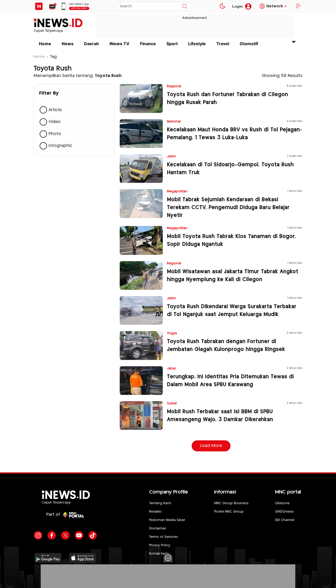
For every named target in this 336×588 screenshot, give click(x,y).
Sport (172, 43)
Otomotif (249, 43)
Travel (222, 43)
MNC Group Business (231, 503)
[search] (184, 6)
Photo (55, 134)
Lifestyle (197, 43)
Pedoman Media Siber (167, 520)
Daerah (91, 43)
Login (237, 6)
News (68, 43)
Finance (148, 43)
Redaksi (155, 511)
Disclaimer (157, 528)
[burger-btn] (298, 6)
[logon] (39, 6)
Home (45, 43)
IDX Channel (284, 520)
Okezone (282, 503)
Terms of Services (163, 536)
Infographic (60, 146)
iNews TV (119, 43)
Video (55, 122)
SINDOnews (284, 511)
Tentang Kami (160, 503)
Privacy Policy (159, 545)
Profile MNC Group (229, 511)
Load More (211, 446)
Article (55, 110)
